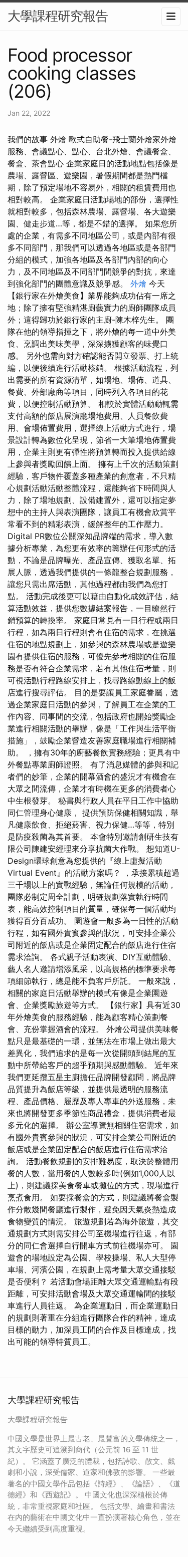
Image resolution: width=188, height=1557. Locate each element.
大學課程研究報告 (58, 16)
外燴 (138, 284)
